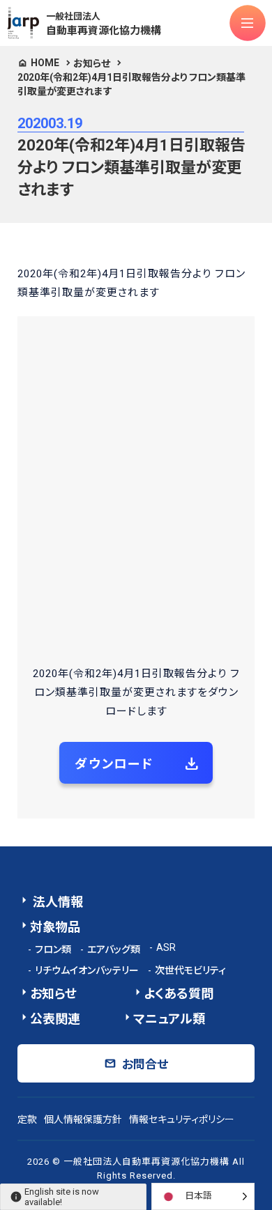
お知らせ (91, 63)
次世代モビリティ (190, 970)
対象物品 (55, 927)
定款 (27, 1119)
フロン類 (53, 949)
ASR (166, 947)
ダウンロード (114, 764)
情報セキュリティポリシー (181, 1119)
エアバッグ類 (113, 949)
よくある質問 (178, 993)
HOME (45, 62)
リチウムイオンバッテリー (87, 970)
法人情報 (56, 901)
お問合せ (145, 1064)
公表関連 (55, 1018)
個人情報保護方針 (83, 1119)
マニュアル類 (169, 1018)
